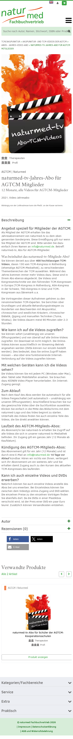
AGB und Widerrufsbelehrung (37, 731)
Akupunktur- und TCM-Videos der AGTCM (45, 41)
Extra (5, 701)
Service (7, 692)
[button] (18, 539)
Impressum (24, 726)
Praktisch (8, 711)
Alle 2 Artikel (9, 574)
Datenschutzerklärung (44, 726)
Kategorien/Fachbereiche (22, 683)
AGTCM (6, 172)
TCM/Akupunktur (10, 41)
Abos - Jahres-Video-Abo (14, 45)
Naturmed (19, 172)
